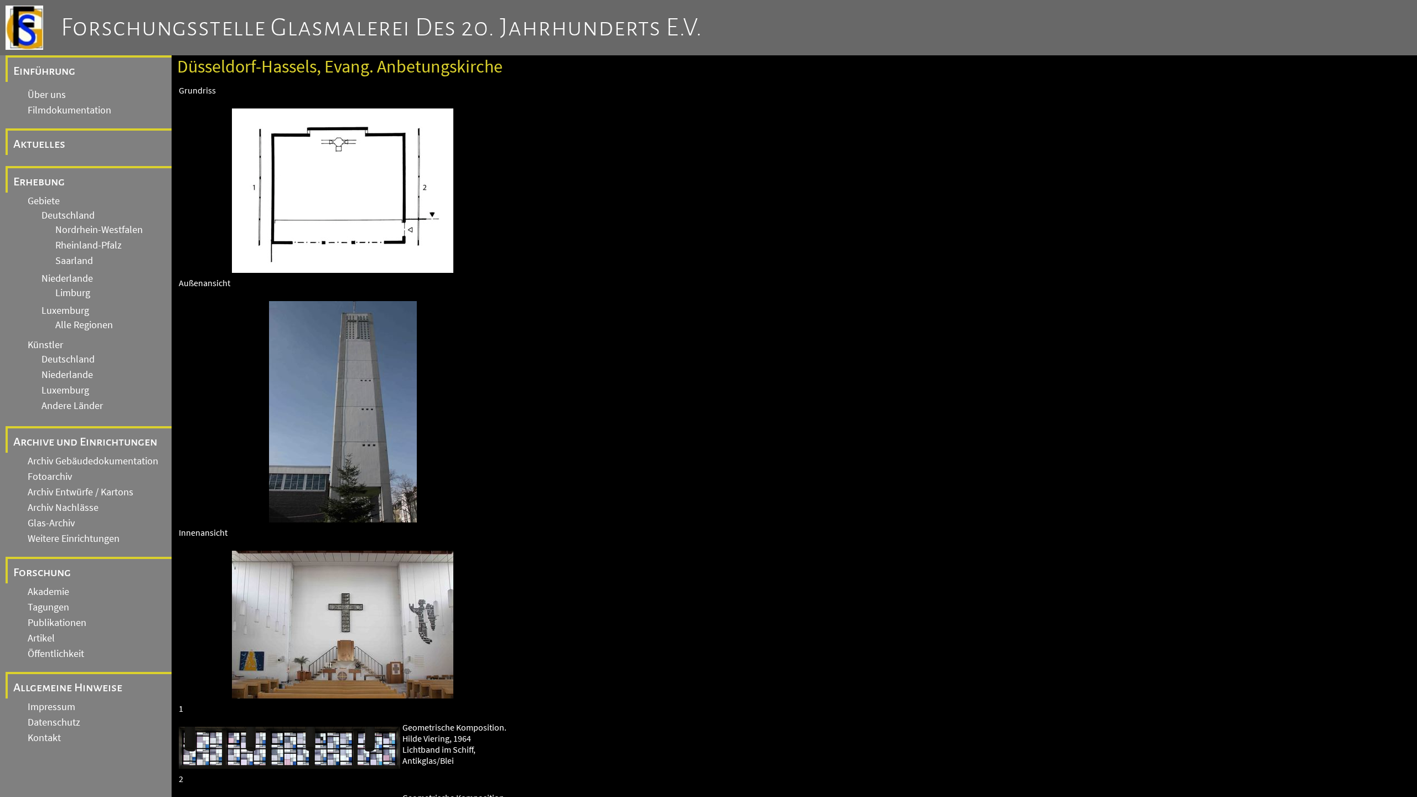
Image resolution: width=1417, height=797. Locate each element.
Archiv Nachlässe (63, 507)
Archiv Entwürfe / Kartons (80, 492)
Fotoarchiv (50, 476)
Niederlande (67, 278)
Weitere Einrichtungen (74, 538)
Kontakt (44, 738)
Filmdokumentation (69, 110)
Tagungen (48, 607)
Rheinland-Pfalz (88, 245)
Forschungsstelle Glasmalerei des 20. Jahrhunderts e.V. (381, 27)
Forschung (42, 572)
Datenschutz (54, 722)
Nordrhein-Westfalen (99, 230)
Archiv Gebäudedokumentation (93, 461)
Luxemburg (65, 310)
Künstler (45, 345)
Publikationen (57, 623)
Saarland (74, 261)
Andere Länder (72, 406)
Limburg (72, 293)
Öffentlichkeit (56, 654)
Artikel (41, 638)
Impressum (51, 707)
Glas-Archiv (51, 523)
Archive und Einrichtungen (85, 442)
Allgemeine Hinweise (67, 687)
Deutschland (68, 215)
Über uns (47, 95)
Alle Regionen (84, 325)
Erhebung (39, 181)
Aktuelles (39, 144)
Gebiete (44, 201)
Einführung (44, 71)
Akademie (48, 592)
